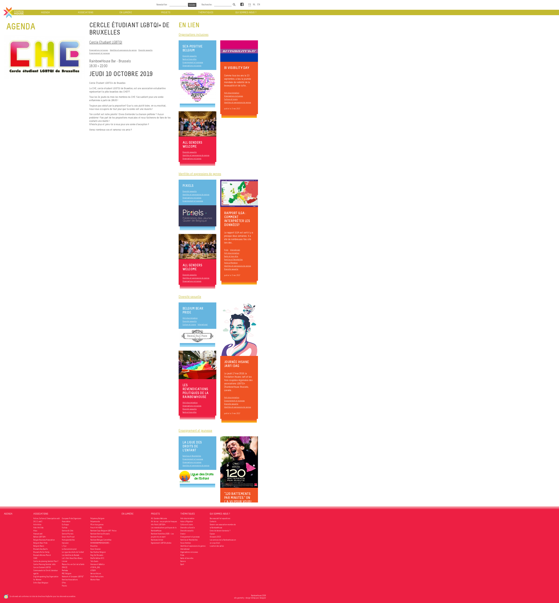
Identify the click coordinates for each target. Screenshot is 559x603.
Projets (165, 12)
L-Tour (64, 546)
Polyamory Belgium (97, 518)
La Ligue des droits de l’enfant (192, 446)
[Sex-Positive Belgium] (197, 87)
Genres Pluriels (67, 534)
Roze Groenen (95, 549)
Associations (85, 12)
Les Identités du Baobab (70, 555)
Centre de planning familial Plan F (45, 561)
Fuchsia (64, 528)
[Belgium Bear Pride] (197, 336)
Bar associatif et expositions (220, 518)
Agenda (45, 12)
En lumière (126, 12)
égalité (35, 573)
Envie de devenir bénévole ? (220, 531)
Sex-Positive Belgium (193, 48)
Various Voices (95, 573)
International (235, 250)
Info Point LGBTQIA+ (158, 524)
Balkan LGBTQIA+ (39, 537)
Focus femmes (185, 543)
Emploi (183, 534)
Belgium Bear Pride (193, 310)
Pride (226, 250)
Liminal (64, 561)
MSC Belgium (66, 573)
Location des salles (217, 546)
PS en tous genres (96, 524)
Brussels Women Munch (42, 555)
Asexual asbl (38, 534)
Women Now (95, 580)
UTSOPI (93, 570)
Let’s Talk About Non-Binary (72, 558)
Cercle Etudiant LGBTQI (105, 42)
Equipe (212, 534)
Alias (35, 531)
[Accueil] (13, 12)
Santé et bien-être (190, 59)
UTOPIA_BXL (95, 567)
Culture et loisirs (231, 99)
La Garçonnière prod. (69, 549)
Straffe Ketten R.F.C (97, 558)
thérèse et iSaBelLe (97, 564)
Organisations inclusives (98, 50)
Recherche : (207, 4)
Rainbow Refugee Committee (101, 540)
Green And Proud (68, 537)
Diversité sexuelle (145, 50)
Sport (182, 564)
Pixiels (188, 185)
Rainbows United (157, 540)
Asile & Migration (231, 263)
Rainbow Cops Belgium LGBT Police (103, 531)
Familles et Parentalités (233, 259)
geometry (240, 598)
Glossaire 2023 (215, 537)
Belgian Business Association (44, 540)
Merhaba (65, 570)
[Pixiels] (197, 215)
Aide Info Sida (38, 528)
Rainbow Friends (96, 537)
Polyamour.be (95, 521)
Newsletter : (162, 4)
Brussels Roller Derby (41, 552)
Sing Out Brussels (96, 555)
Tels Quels (94, 561)
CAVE (35, 558)
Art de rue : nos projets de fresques (164, 521)
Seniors (183, 561)
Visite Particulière (97, 576)
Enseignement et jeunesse (99, 53)
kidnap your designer (258, 598)
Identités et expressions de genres (123, 50)
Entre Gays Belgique (40, 583)
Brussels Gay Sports (40, 549)
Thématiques (205, 12)
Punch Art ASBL (96, 528)
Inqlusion (65, 543)
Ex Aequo (65, 524)
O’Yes (64, 583)
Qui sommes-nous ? (245, 12)
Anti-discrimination (231, 93)
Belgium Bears (38, 546)
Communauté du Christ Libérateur (45, 570)
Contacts (213, 521)
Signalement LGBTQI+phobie (161, 543)
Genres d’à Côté (67, 531)
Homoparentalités (68, 540)
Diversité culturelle (187, 528)
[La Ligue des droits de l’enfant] (197, 477)
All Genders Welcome (159, 518)
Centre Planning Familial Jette (44, 564)
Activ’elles (37, 524)
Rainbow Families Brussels (100, 534)
